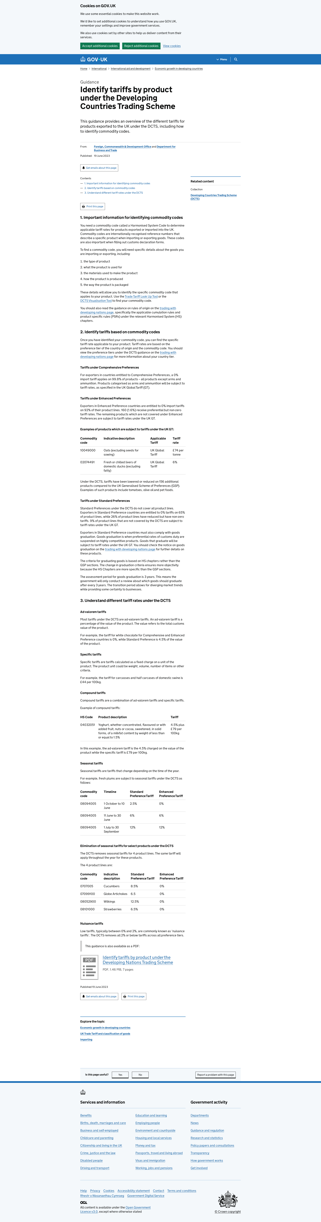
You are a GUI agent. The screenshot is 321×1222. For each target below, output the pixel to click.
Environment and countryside (155, 1130)
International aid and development (130, 68)
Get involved (199, 1168)
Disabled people (91, 1160)
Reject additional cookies (141, 46)
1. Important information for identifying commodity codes (117, 183)
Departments (200, 1115)
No (144, 1074)
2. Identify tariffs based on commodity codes (109, 188)
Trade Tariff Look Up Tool (141, 296)
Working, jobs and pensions (154, 1168)
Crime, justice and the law (98, 1153)
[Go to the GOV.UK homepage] (93, 59)
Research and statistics (207, 1138)
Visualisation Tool (96, 301)
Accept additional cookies (100, 46)
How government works (207, 1160)
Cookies (108, 1191)
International (99, 68)
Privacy (95, 1191)
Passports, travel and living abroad (159, 1153)
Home (83, 68)
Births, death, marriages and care (103, 1123)
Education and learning (151, 1115)
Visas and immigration (150, 1160)
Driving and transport (94, 1168)
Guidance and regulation (207, 1130)
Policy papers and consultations (212, 1145)
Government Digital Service (145, 1196)
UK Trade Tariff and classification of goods (105, 1033)
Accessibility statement (134, 1191)
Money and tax (145, 1145)
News (195, 1123)
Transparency (200, 1153)
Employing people (147, 1123)
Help (83, 1191)
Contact (158, 1191)
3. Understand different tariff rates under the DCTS (113, 192)
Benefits (86, 1115)
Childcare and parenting (96, 1138)
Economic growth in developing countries (179, 68)
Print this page (94, 206)
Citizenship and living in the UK (101, 1145)
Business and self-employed (99, 1130)
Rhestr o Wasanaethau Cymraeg (102, 1196)
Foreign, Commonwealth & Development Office (122, 146)
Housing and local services (153, 1138)
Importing (86, 1039)
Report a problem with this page (215, 1074)
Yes (123, 1074)
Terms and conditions (181, 1191)
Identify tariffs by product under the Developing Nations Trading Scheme (138, 960)
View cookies (172, 45)
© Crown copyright (228, 1211)
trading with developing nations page (130, 549)
